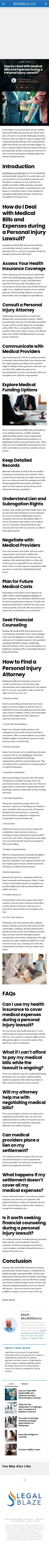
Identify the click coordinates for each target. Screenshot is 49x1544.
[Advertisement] (24, 33)
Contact (37, 1521)
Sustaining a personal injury (14, 173)
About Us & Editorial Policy (14, 1519)
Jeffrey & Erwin (39, 1333)
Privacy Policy (39, 1519)
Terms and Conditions (18, 1521)
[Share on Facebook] (17, 87)
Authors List (29, 1519)
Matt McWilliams (25, 79)
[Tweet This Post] (22, 87)
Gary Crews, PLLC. (27, 1335)
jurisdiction (27, 755)
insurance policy (26, 277)
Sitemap (30, 1521)
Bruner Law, (28, 1333)
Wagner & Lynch (37, 1338)
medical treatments (30, 595)
